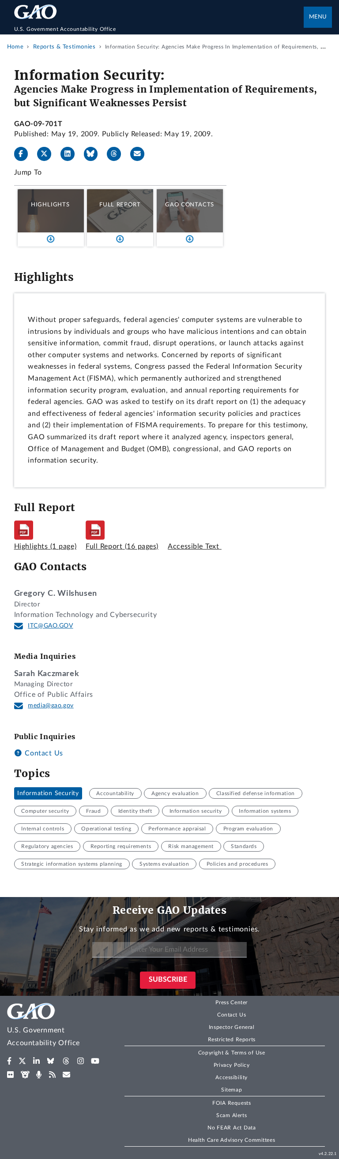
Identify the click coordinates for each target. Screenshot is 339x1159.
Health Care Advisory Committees (231, 1140)
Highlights (50, 204)
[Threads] (117, 153)
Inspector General (232, 1027)
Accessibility (231, 1077)
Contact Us (43, 753)
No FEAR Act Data (231, 1127)
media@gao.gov (51, 706)
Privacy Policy (232, 1065)
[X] (47, 153)
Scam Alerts (231, 1115)
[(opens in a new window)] (9, 1061)
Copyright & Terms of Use (231, 1052)
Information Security (48, 793)
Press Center (231, 1002)
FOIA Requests (231, 1103)
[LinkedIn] (71, 153)
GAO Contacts (189, 204)
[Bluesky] (94, 153)
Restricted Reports (232, 1039)
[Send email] (140, 153)
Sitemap (231, 1089)
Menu (318, 17)
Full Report (119, 204)
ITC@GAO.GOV (50, 626)
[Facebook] (24, 153)
